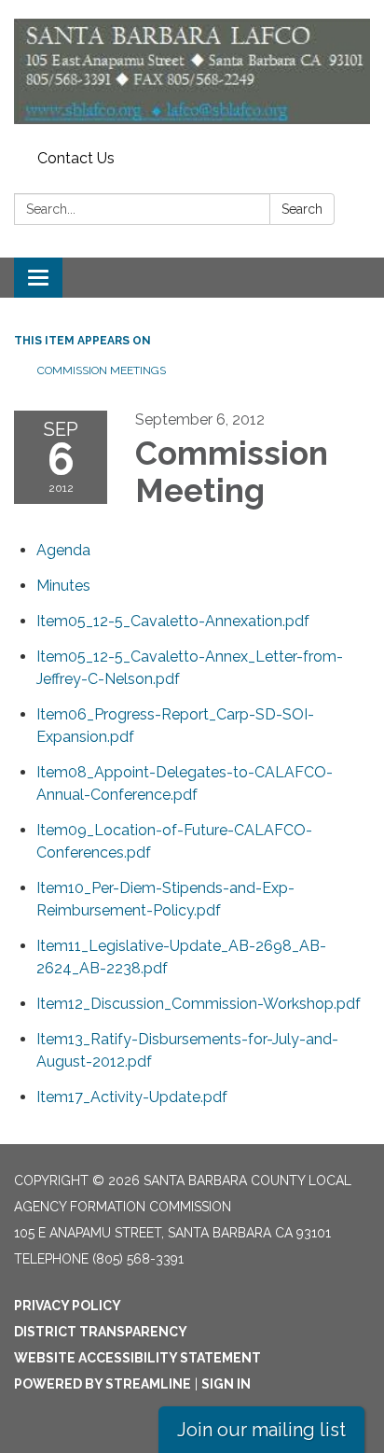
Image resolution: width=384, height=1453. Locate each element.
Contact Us (76, 158)
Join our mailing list (261, 1429)
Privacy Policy (67, 1305)
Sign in (226, 1383)
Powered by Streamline (102, 1383)
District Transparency (100, 1331)
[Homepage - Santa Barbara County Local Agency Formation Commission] (192, 71)
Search (301, 209)
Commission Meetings (101, 370)
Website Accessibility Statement (137, 1357)
